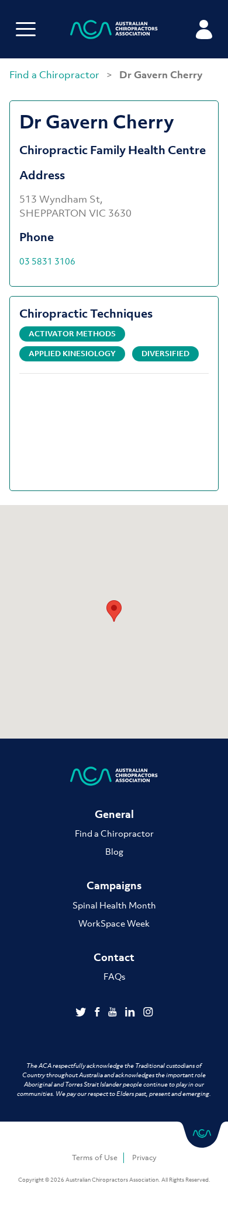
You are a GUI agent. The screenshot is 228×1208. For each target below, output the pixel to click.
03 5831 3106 (47, 261)
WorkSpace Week (114, 923)
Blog (114, 851)
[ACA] (114, 31)
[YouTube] (113, 1013)
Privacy (144, 1157)
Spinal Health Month (114, 905)
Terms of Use (95, 1157)
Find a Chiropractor (55, 74)
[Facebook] (98, 1013)
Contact (114, 957)
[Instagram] (148, 1013)
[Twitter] (82, 1013)
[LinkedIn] (131, 1013)
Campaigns (114, 885)
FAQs (114, 976)
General (114, 814)
